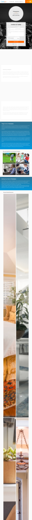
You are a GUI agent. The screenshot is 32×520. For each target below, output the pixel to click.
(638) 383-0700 (21, 1)
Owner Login (12, 1)
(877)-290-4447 (17, 1)
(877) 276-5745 (16, 15)
